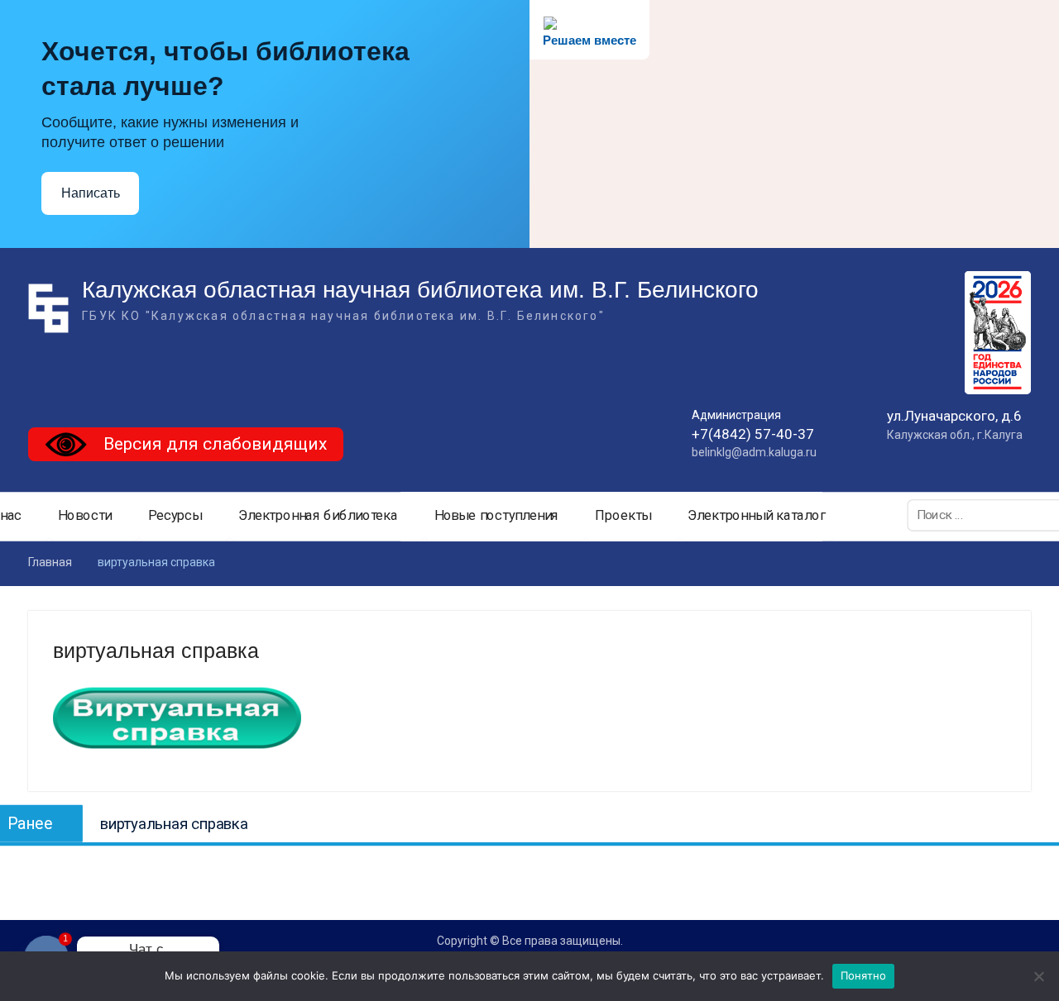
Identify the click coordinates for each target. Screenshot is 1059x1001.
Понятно (864, 975)
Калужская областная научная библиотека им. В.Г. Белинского (420, 290)
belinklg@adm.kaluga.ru (754, 452)
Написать (90, 193)
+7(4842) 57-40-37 (753, 434)
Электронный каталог (757, 516)
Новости (85, 516)
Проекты (623, 516)
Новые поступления (496, 516)
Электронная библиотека (318, 516)
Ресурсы (175, 516)
